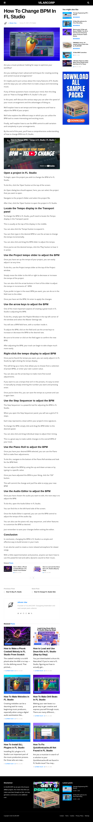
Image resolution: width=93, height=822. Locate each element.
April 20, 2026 (17, 572)
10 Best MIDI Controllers (80, 52)
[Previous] (30, 578)
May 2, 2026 (77, 55)
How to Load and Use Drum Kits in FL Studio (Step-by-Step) (51, 568)
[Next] (33, 578)
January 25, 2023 (24, 23)
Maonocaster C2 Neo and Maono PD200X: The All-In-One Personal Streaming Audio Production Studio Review (80, 33)
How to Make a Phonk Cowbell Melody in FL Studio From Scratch (20, 568)
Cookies (72, 815)
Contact (62, 815)
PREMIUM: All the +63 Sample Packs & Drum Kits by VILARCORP (80, 44)
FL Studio (33, 23)
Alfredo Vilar (13, 23)
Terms (67, 815)
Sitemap (87, 815)
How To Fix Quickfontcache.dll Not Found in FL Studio (44, 747)
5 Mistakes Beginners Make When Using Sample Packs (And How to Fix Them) (80, 62)
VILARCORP (46, 2)
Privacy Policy (79, 815)
